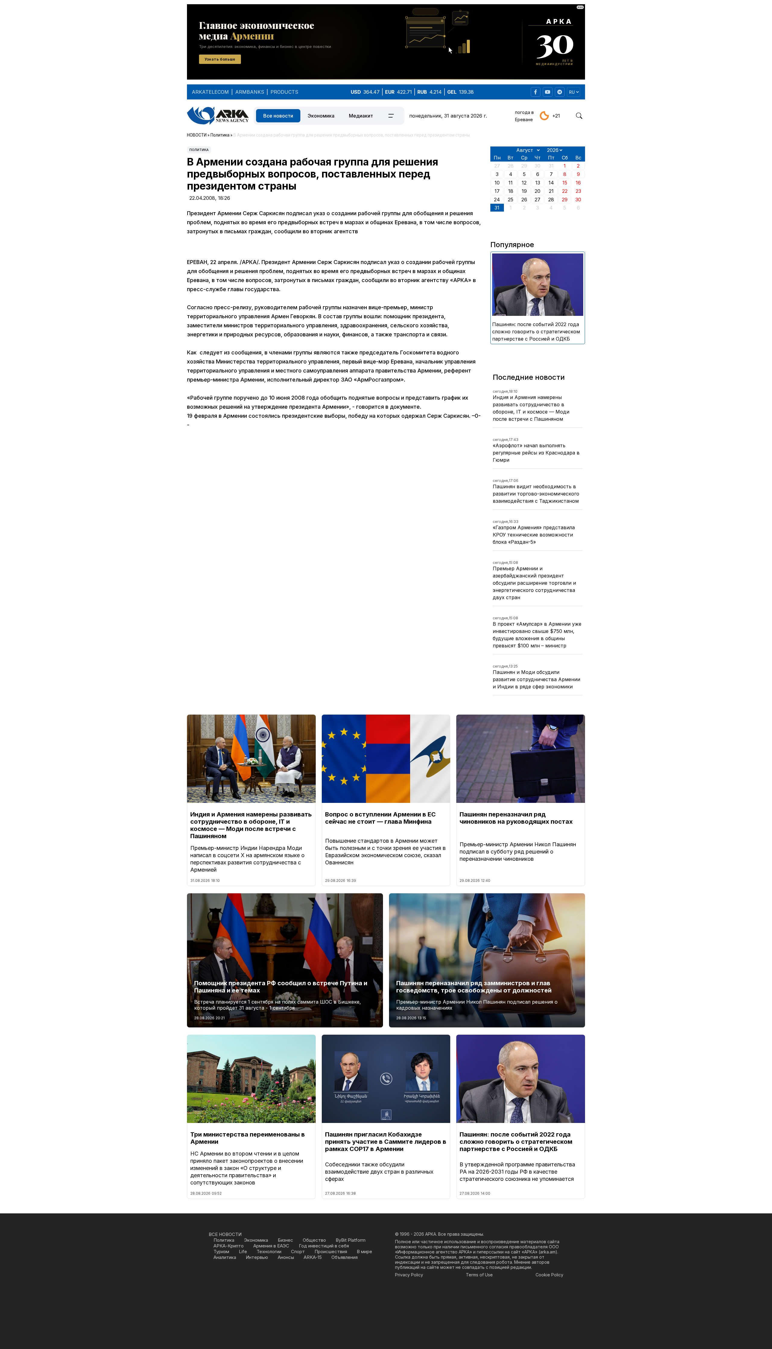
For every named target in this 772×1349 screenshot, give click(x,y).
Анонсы (286, 1257)
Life (243, 1251)
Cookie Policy (549, 1274)
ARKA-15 (313, 1257)
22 (565, 191)
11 (510, 183)
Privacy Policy (409, 1274)
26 (524, 200)
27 (537, 200)
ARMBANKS (249, 92)
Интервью (257, 1257)
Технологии (269, 1251)
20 (537, 191)
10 (497, 183)
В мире (364, 1251)
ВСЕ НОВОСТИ (225, 1234)
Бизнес (285, 1240)
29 (565, 200)
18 (510, 191)
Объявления (344, 1257)
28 (551, 200)
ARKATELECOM (210, 92)
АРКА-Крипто (229, 1246)
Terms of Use (479, 1274)
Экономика (321, 116)
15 (564, 183)
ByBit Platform (350, 1240)
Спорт (298, 1251)
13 (537, 183)
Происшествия (331, 1251)
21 (551, 191)
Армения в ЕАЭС (271, 1246)
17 (497, 191)
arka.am (547, 1251)
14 (551, 183)
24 (497, 200)
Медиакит (361, 116)
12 (524, 183)
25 (510, 200)
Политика (199, 150)
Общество (314, 1240)
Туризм (221, 1251)
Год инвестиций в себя (324, 1246)
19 (524, 191)
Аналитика (225, 1257)
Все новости (278, 116)
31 (497, 208)
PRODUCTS (284, 92)
